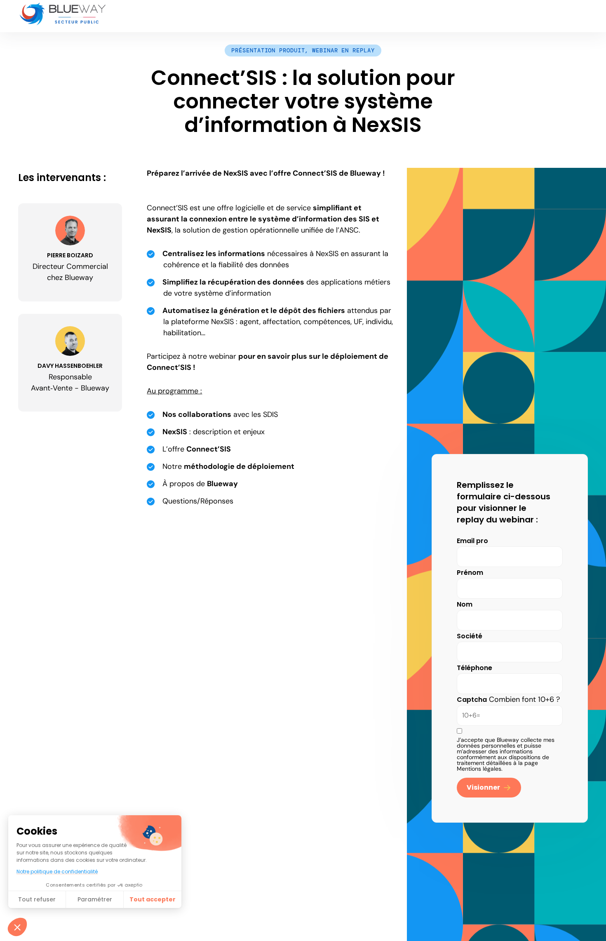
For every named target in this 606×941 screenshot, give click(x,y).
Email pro (472, 541)
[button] (17, 927)
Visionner (483, 787)
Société (469, 636)
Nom (464, 604)
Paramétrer (95, 899)
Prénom (470, 572)
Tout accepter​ (152, 899)
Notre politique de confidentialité (57, 871)
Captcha (472, 699)
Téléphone (474, 668)
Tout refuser (37, 899)
